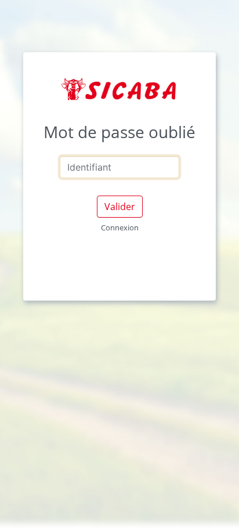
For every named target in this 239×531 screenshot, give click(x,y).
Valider (119, 206)
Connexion (120, 227)
